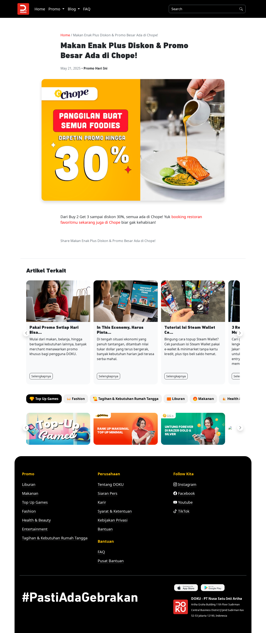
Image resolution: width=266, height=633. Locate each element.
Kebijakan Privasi (113, 520)
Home (39, 8)
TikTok (183, 511)
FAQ (86, 8)
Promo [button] (54, 8)
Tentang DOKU (111, 484)
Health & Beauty (36, 520)
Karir (102, 502)
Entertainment (35, 529)
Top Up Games (35, 502)
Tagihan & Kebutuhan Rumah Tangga (54, 537)
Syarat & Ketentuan (115, 511)
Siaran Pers (107, 493)
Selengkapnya (41, 376)
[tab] (44, 398)
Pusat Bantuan (111, 560)
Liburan (28, 484)
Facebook (186, 493)
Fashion (29, 511)
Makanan (30, 493)
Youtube (185, 502)
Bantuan (105, 529)
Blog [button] (72, 8)
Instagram (186, 484)
